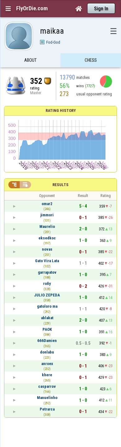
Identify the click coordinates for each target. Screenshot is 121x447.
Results (60, 184)
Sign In (101, 9)
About (30, 60)
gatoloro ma (47, 306)
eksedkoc (47, 238)
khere (47, 374)
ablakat (47, 317)
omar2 (47, 203)
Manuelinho (47, 397)
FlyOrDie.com (32, 8)
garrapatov (47, 272)
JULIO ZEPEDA (47, 295)
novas (47, 249)
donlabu (47, 352)
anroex (47, 363)
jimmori (47, 215)
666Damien (47, 340)
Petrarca (47, 409)
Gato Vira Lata (47, 260)
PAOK (47, 329)
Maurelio (47, 226)
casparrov (47, 386)
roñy (47, 283)
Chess (91, 60)
